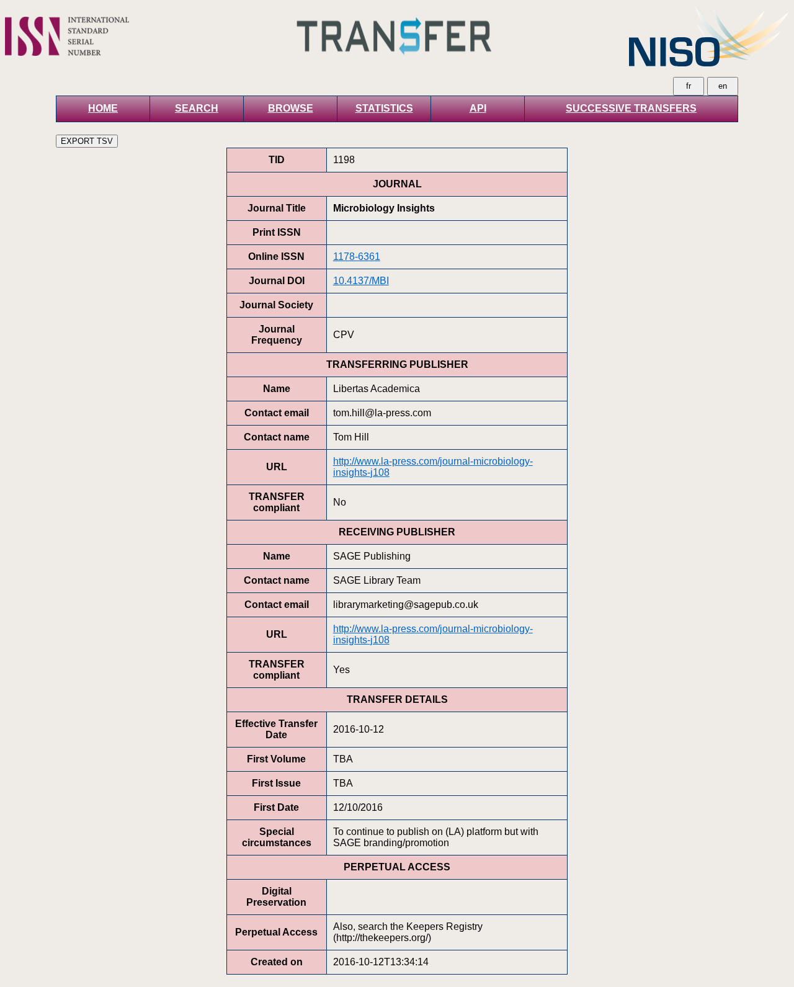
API (478, 108)
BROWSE (290, 108)
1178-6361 (356, 256)
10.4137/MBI (361, 280)
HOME (103, 108)
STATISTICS (384, 108)
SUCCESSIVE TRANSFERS (631, 108)
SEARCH (196, 108)
